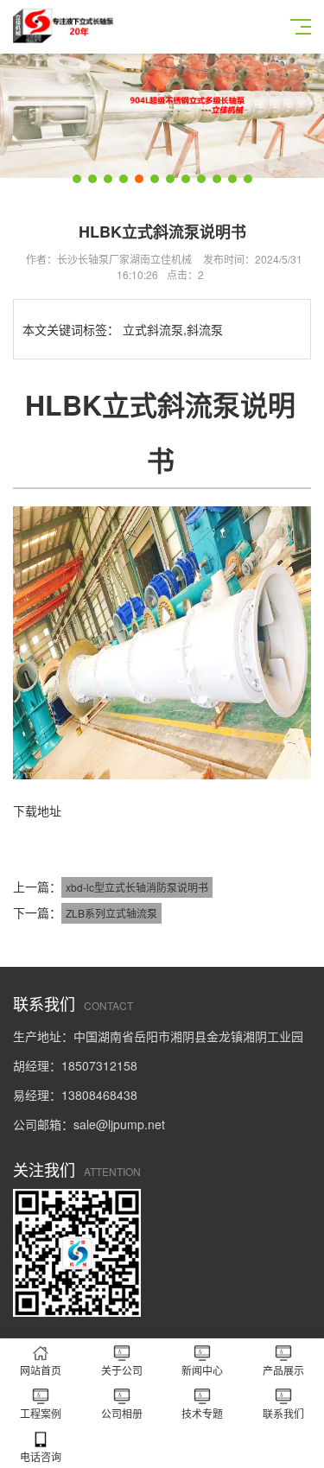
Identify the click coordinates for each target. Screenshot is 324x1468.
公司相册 (122, 1413)
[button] (77, 179)
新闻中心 (202, 1370)
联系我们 (283, 1413)
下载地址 (37, 810)
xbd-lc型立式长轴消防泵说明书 (137, 887)
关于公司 (122, 1370)
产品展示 (283, 1370)
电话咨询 (40, 1456)
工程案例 (40, 1413)
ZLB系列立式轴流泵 (111, 913)
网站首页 (40, 1370)
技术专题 (202, 1413)
